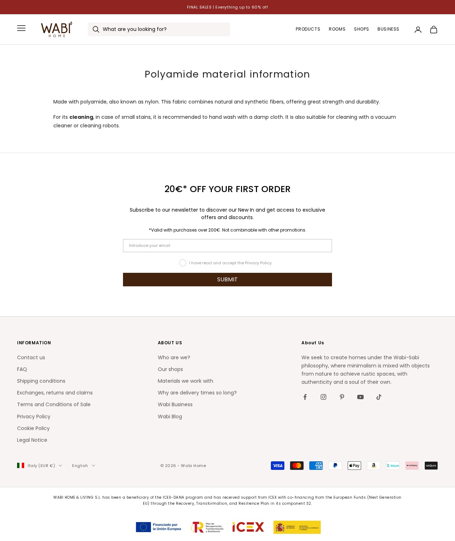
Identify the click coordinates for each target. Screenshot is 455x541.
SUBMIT (227, 279)
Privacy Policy (33, 416)
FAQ (22, 369)
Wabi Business (175, 404)
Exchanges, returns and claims (55, 392)
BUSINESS (389, 29)
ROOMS (337, 29)
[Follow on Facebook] (305, 397)
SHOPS (361, 29)
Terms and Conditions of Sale (54, 404)
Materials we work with (185, 380)
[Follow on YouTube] (360, 397)
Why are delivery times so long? (197, 392)
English (80, 465)
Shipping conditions (41, 380)
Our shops (170, 369)
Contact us (31, 357)
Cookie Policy (33, 428)
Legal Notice (32, 440)
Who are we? (174, 357)
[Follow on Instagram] (323, 397)
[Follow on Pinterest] (342, 397)
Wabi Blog (170, 416)
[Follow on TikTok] (378, 397)
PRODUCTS (308, 29)
